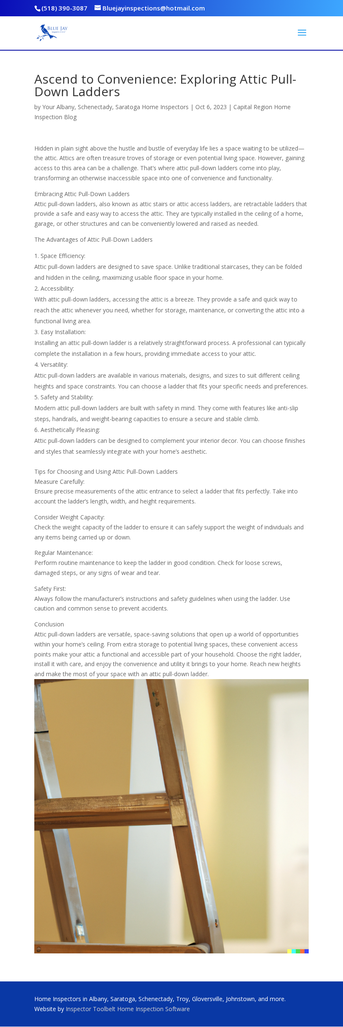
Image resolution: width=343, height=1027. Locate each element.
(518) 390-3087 (64, 8)
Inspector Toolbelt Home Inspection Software (128, 1009)
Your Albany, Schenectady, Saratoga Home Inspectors (115, 107)
